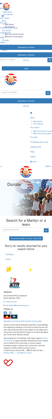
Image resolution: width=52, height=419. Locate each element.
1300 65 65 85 (11, 301)
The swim (5, 40)
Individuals (10, 254)
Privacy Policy (9, 352)
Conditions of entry (24, 352)
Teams (8, 259)
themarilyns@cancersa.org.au (17, 305)
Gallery (4, 50)
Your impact (6, 30)
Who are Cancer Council (14, 34)
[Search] (48, 93)
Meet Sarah (9, 24)
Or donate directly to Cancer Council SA (26, 238)
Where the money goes (14, 36)
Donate (26, 60)
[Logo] (26, 7)
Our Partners (10, 27)
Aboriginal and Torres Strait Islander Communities (23, 321)
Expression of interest (26, 55)
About (4, 20)
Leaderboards (7, 45)
